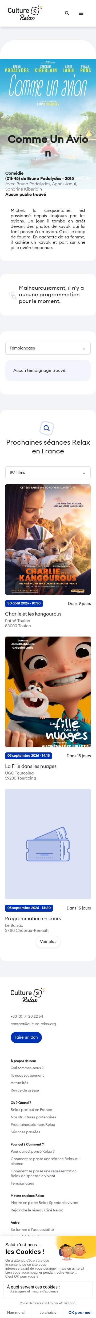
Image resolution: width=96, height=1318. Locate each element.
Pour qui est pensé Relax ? (33, 1151)
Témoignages (22, 1183)
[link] (67, 13)
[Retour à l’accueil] (25, 13)
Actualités (19, 1083)
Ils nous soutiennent (27, 1075)
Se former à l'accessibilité (32, 1230)
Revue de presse (25, 1090)
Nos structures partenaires (33, 1117)
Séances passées (25, 1132)
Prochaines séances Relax (33, 1125)
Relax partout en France (31, 1110)
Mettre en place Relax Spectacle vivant (44, 1203)
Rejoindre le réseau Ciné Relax (37, 1210)
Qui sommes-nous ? (27, 1068)
